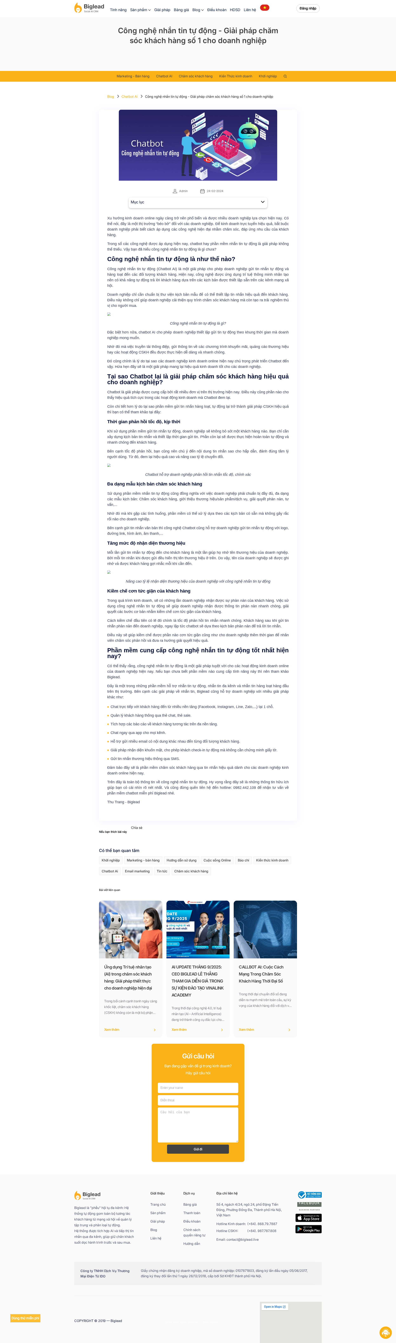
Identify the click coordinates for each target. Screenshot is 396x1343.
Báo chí (243, 860)
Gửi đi (198, 1149)
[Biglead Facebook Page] (309, 1211)
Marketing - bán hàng (143, 860)
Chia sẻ (136, 828)
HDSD (235, 10)
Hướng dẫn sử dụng (182, 860)
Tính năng (118, 10)
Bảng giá (181, 10)
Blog (196, 10)
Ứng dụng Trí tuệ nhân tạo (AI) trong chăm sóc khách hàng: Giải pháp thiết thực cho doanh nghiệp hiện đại (128, 978)
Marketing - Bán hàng (133, 76)
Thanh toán (191, 1213)
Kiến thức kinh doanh (272, 860)
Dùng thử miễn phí (25, 1318)
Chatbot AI (164, 76)
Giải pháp (162, 10)
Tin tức (162, 871)
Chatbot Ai (129, 97)
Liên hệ (250, 10)
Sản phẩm (138, 10)
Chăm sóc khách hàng (196, 76)
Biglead (113, 677)
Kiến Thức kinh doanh (235, 76)
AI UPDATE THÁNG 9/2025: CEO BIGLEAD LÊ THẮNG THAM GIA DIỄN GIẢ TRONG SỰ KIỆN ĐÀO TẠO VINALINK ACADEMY (198, 981)
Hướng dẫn (191, 1244)
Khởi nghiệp (268, 76)
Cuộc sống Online (217, 860)
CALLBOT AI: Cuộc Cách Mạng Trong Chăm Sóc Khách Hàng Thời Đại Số (261, 974)
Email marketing (137, 871)
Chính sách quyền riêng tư (194, 1232)
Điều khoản (216, 10)
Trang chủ (158, 1204)
